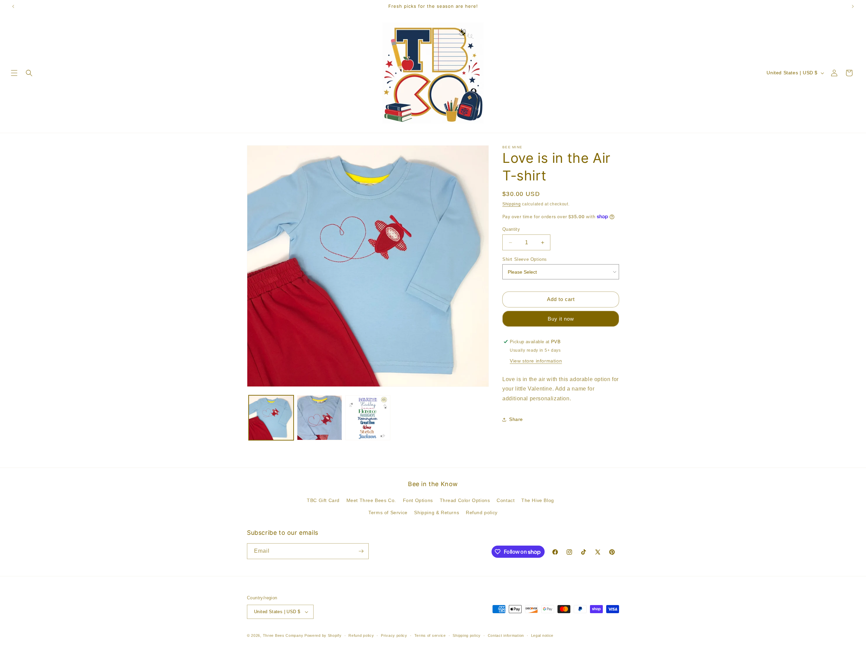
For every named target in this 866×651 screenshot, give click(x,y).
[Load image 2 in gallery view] (319, 417)
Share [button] (516, 419)
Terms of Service (388, 512)
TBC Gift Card (323, 500)
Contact (506, 500)
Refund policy (482, 512)
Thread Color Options (465, 500)
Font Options (418, 500)
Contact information (506, 635)
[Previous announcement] (13, 6)
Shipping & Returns (436, 512)
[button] (14, 73)
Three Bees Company (283, 635)
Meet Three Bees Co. (371, 500)
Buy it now (561, 318)
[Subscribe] (361, 551)
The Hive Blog (537, 500)
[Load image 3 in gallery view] (367, 417)
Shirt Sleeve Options (524, 259)
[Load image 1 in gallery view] (271, 417)
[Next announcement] (852, 6)
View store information (536, 360)
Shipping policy (467, 635)
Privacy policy (394, 635)
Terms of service (430, 635)
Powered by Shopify (323, 635)
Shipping (511, 204)
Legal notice (542, 635)
